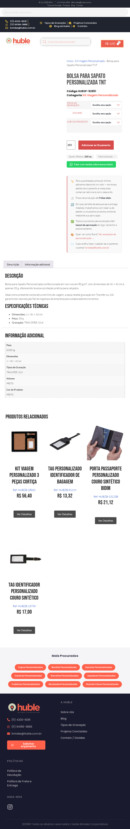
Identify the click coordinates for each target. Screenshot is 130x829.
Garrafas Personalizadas (65, 675)
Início (70, 61)
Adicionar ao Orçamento (96, 145)
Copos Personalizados (30, 667)
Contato (79, 5)
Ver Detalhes (24, 514)
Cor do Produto (77, 122)
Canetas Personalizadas (28, 675)
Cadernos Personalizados (26, 684)
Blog (73, 5)
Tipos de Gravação (54, 5)
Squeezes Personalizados (101, 675)
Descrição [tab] (13, 264)
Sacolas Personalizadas (98, 667)
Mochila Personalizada (64, 667)
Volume (77, 113)
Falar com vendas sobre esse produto (93, 164)
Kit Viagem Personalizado (90, 61)
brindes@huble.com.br (97, 247)
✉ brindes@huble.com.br (81, 2)
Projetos (66, 5)
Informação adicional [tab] (37, 264)
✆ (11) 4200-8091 (46, 2)
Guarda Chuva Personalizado (102, 684)
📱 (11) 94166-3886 (62, 2)
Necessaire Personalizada (63, 684)
